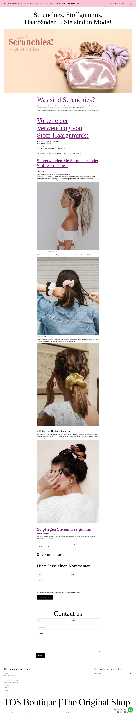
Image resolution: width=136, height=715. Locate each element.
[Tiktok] (128, 712)
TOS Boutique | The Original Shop (15, 712)
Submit (40, 655)
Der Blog (6, 690)
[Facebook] (118, 712)
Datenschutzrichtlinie (11, 680)
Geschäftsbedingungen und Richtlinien (68, 712)
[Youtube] (125, 712)
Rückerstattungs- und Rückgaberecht (16, 678)
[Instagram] (121, 712)
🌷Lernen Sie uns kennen (11, 683)
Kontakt (6, 687)
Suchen (6, 673)
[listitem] (51, 3)
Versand (6, 685)
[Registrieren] (130, 673)
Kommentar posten (45, 597)
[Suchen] (123, 4)
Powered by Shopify (27, 712)
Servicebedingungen (10, 675)
